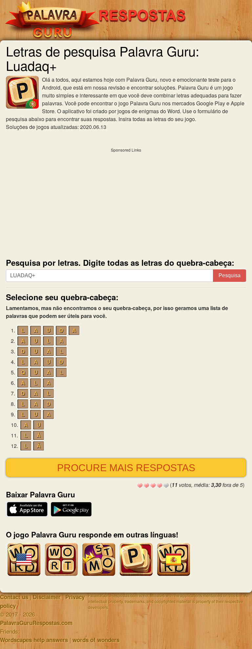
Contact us (14, 597)
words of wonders (96, 640)
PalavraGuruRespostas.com (36, 623)
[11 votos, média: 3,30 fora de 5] (139, 485)
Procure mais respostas (126, 467)
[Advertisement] (126, 201)
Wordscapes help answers (34, 640)
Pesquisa (230, 275)
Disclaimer (47, 597)
